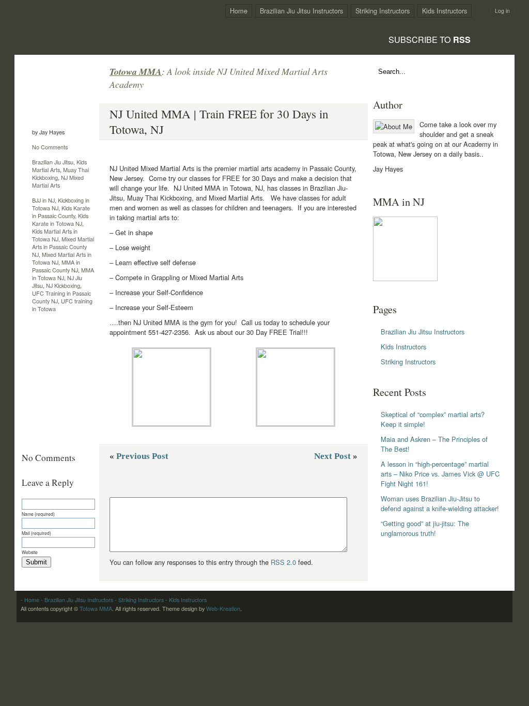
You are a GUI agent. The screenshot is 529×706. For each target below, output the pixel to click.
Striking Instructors (382, 11)
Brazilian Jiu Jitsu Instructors (301, 11)
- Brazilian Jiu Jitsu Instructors (76, 600)
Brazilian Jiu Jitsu (52, 162)
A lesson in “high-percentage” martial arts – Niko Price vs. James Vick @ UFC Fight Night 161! (440, 473)
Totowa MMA (96, 608)
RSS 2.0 (283, 562)
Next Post (332, 456)
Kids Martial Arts (59, 166)
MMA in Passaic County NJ (56, 266)
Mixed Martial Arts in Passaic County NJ (63, 246)
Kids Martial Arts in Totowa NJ (54, 235)
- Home (30, 600)
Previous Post (142, 456)
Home (238, 11)
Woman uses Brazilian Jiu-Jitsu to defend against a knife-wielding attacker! (440, 503)
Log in (502, 10)
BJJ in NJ (43, 200)
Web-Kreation (223, 608)
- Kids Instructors (185, 600)
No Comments (50, 147)
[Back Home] (81, 24)
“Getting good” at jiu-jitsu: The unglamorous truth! (425, 528)
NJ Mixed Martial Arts (58, 181)
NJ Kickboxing (63, 285)
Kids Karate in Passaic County (61, 212)
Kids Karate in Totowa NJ (60, 219)
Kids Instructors (444, 11)
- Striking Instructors (138, 600)
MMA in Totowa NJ (63, 274)
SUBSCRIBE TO (429, 39)
